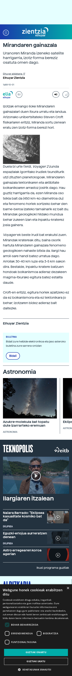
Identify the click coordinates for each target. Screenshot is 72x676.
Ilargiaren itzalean (28, 498)
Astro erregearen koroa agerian (22, 552)
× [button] (67, 588)
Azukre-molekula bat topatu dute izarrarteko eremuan (26, 423)
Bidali (13, 356)
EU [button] (19, 94)
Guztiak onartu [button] (36, 652)
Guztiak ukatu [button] (36, 661)
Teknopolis (18, 448)
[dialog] (36, 630)
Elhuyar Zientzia (14, 78)
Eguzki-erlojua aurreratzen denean (25, 535)
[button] (6, 32)
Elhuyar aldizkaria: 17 (14, 74)
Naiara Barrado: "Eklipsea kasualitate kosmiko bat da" (23, 516)
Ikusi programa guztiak (53, 567)
